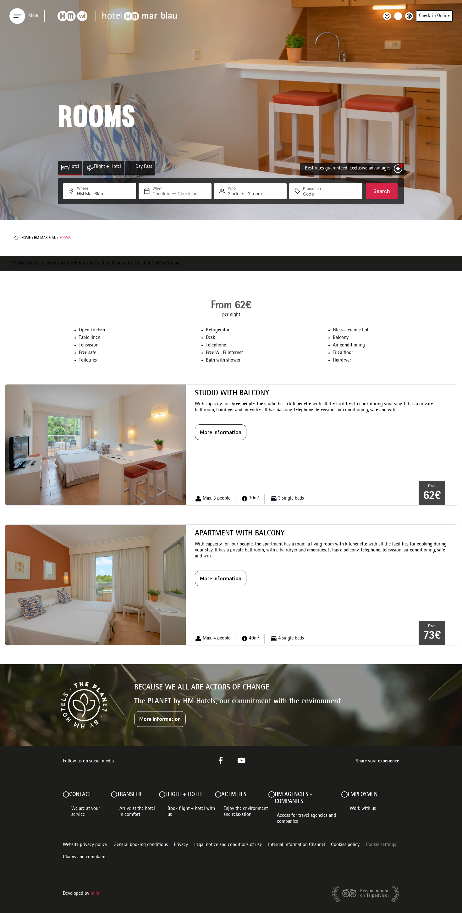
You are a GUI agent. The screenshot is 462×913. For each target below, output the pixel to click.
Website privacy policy (85, 845)
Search (381, 191)
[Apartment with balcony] (95, 585)
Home (26, 238)
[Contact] (66, 794)
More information (220, 432)
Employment (364, 795)
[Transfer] (114, 794)
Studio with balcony (232, 393)
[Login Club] (388, 16)
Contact (173, 263)
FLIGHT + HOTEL (184, 795)
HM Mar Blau (45, 238)
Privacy (181, 845)
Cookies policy (345, 845)
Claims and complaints (85, 857)
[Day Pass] (131, 167)
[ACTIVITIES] (218, 794)
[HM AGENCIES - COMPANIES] (271, 794)
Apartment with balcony (239, 534)
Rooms (81, 263)
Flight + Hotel (107, 166)
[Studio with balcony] (95, 445)
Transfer (129, 795)
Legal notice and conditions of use (228, 845)
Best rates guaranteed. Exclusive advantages (348, 168)
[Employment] (344, 794)
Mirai (96, 893)
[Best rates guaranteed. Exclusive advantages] (398, 168)
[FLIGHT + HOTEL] (162, 794)
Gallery (158, 263)
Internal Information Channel (296, 845)
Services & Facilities (55, 263)
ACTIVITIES (233, 795)
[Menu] (17, 16)
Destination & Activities (111, 263)
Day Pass (143, 166)
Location (143, 263)
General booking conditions (140, 845)
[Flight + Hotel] (90, 167)
